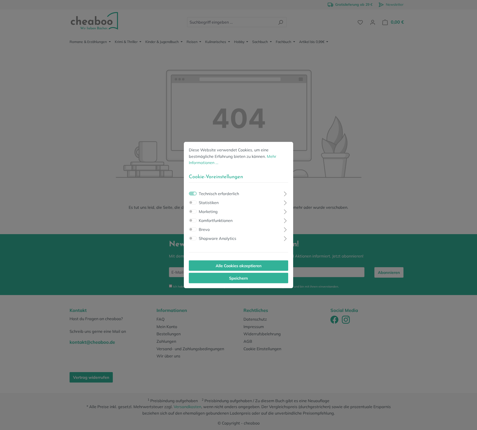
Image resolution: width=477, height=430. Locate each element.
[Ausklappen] (285, 193)
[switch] (193, 202)
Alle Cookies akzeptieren (239, 265)
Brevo (204, 229)
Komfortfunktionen (216, 220)
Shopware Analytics (217, 238)
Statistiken (209, 202)
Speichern (238, 277)
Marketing (208, 211)
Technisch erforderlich (219, 193)
